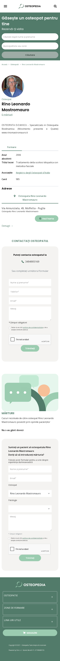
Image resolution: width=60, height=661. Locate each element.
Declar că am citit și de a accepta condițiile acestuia (29, 328)
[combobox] (30, 493)
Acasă (4, 64)
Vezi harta (48, 218)
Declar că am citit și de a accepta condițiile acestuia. (29, 539)
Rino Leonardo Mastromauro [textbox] (25, 493)
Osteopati (14, 64)
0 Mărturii (7, 114)
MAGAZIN (31, 632)
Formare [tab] (11, 147)
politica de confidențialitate (32, 538)
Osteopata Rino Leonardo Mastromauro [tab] (32, 197)
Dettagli (6, 225)
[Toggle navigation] (5, 6)
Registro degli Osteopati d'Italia (33, 172)
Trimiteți (30, 348)
